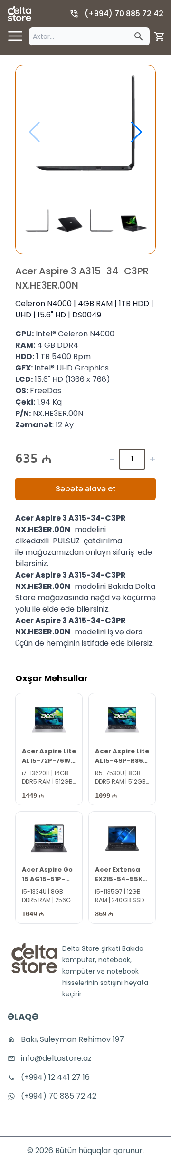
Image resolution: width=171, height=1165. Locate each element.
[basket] (159, 36)
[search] (138, 36)
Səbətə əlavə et (86, 488)
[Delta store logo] (19, 13)
